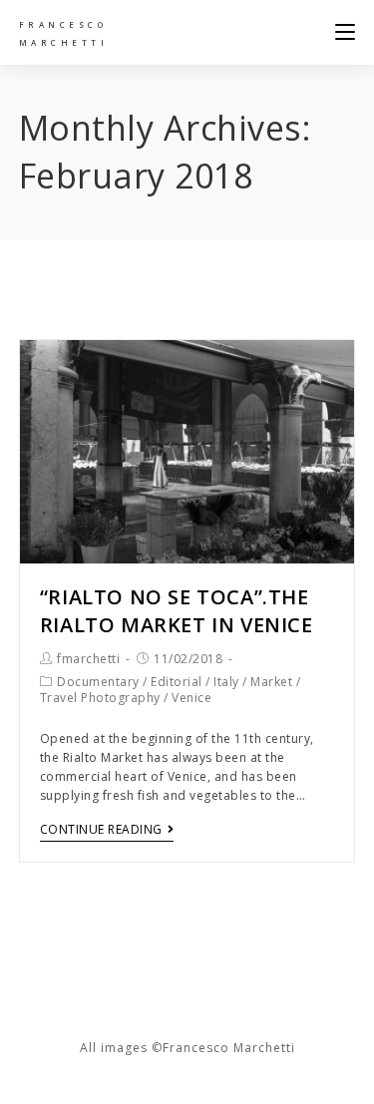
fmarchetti (88, 658)
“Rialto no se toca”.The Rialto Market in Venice (176, 610)
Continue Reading (101, 830)
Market (271, 681)
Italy (226, 681)
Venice (191, 697)
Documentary (98, 681)
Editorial (176, 681)
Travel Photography (100, 697)
